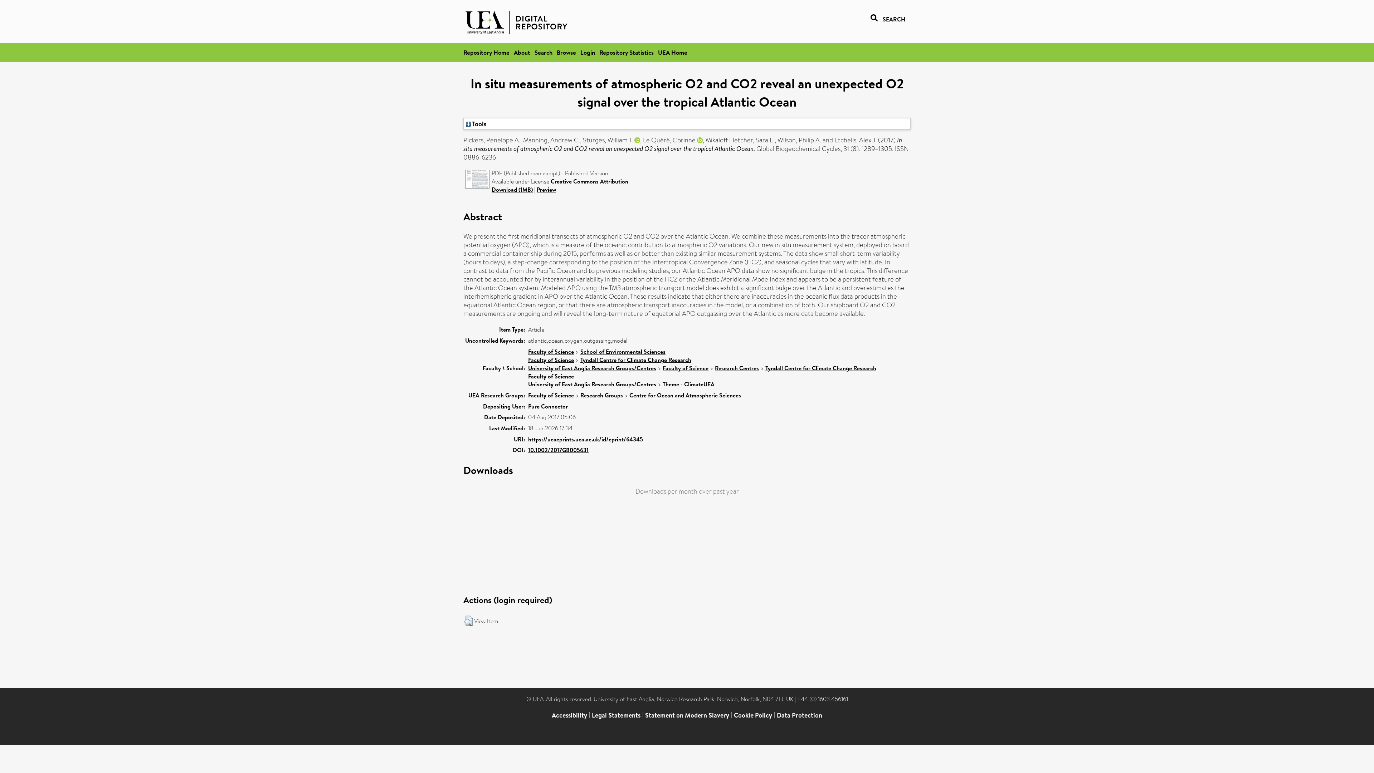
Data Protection (799, 715)
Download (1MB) (512, 190)
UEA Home (672, 52)
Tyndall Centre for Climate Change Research (635, 360)
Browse (566, 52)
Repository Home (486, 52)
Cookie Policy (753, 715)
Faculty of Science (551, 352)
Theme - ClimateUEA (689, 384)
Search (543, 52)
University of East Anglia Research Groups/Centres (592, 368)
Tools (479, 123)
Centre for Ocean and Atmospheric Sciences (685, 395)
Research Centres (737, 368)
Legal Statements (616, 715)
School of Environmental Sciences (623, 352)
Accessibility (569, 715)
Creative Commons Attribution (589, 181)
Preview (546, 190)
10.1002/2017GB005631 (558, 450)
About (522, 52)
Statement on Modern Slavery (687, 715)
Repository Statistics (626, 52)
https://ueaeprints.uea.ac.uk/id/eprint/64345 (585, 439)
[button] (468, 621)
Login (587, 52)
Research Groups (601, 395)
